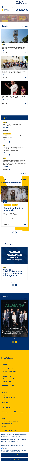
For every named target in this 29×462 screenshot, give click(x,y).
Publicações (5, 400)
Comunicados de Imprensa (10, 369)
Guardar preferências (14, 455)
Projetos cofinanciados (9, 397)
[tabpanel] (14, 206)
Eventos (4, 390)
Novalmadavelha (7, 423)
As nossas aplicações (6, 10)
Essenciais (5, 444)
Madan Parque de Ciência (10, 421)
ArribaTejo (5, 426)
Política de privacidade (9, 379)
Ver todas (25, 26)
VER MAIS (5, 130)
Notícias (4, 392)
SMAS (3, 416)
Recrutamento (6, 407)
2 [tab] (14, 338)
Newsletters (5, 402)
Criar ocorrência (7, 405)
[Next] (28, 18)
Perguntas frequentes (8, 395)
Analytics (5, 448)
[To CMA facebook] (20, 10)
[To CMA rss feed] (27, 10)
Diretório (4, 374)
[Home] (21, 2)
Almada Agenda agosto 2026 (12, 182)
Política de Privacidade (13, 441)
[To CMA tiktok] (22, 10)
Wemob (4, 418)
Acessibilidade (6, 381)
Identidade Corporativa (9, 371)
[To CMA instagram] (17, 10)
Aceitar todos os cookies (14, 459)
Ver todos (23, 173)
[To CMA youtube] (24, 10)
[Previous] (1, 18)
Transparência (6, 376)
